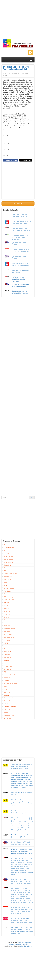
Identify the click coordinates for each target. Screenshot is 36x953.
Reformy (6, 617)
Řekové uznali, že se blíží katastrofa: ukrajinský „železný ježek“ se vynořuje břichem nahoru (21, 881)
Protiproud (7, 689)
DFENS (6, 643)
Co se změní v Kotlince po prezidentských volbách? (20, 215)
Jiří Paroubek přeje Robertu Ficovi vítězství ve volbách (16, 68)
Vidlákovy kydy (8, 597)
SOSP (5, 582)
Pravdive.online (8, 545)
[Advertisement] (18, 20)
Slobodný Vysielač (9, 675)
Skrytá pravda (8, 591)
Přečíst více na (18, 203)
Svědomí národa (9, 637)
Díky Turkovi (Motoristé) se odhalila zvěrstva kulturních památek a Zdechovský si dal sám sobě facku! (21, 851)
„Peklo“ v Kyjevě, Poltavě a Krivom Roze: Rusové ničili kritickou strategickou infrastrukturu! (21, 766)
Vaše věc (25, 74)
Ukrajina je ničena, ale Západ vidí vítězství (20, 271)
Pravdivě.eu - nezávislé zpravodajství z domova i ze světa (19, 943)
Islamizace (7, 678)
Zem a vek (7, 709)
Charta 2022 (7, 553)
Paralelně (6, 602)
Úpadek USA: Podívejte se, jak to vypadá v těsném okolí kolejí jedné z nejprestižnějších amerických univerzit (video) (21, 910)
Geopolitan (7, 611)
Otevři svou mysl (9, 715)
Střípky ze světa (9, 562)
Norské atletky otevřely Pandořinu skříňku (21, 794)
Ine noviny (7, 626)
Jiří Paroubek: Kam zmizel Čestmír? (19, 243)
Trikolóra (6, 623)
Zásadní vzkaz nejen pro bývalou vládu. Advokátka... (20, 292)
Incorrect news (8, 666)
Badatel (6, 712)
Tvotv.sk (6, 594)
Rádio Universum (9, 649)
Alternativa (7, 646)
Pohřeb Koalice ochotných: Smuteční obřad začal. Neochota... (20, 279)
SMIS (5, 686)
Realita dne (7, 669)
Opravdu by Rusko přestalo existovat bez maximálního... (20, 250)
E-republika (7, 640)
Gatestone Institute (10, 707)
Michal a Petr (8, 576)
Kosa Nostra (7, 663)
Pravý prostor (8, 652)
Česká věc (7, 614)
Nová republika (8, 556)
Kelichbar (6, 695)
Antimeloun (7, 657)
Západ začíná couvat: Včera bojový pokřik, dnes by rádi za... (21, 229)
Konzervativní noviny (10, 574)
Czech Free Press (9, 600)
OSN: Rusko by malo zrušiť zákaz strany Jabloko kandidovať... (20, 237)
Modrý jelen (7, 631)
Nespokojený (8, 634)
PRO (5, 550)
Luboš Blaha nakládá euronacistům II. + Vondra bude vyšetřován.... (21, 812)
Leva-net (6, 681)
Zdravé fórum (8, 565)
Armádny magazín (9, 588)
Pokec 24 (6, 571)
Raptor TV (7, 692)
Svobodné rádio (9, 559)
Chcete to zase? (9, 548)
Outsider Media (8, 701)
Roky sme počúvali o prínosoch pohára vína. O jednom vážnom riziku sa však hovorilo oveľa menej (21, 920)
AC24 (5, 585)
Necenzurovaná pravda (11, 683)
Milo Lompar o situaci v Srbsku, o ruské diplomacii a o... (21, 285)
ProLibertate (8, 568)
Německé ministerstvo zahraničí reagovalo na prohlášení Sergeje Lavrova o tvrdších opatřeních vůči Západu (21, 803)
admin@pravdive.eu (26, 946)
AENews (6, 660)
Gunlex (6, 704)
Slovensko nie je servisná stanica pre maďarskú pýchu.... (21, 264)
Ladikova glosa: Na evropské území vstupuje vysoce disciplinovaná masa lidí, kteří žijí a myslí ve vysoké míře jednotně (22, 930)
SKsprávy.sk (7, 579)
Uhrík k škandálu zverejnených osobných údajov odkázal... (21, 222)
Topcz (5, 620)
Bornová (6, 605)
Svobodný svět (8, 698)
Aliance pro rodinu (9, 628)
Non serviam (7, 718)
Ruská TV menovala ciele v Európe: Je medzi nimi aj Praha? (21, 836)
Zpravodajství (16, 74)
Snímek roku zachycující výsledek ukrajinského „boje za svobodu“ (21, 843)
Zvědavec (7, 654)
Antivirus (6, 608)
